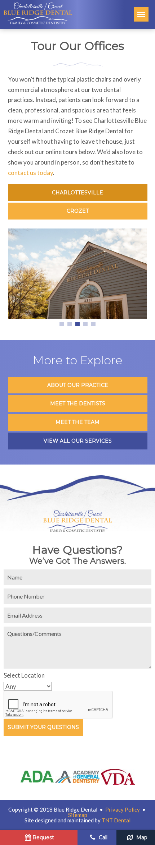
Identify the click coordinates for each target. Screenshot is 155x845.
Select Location (24, 675)
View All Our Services (78, 441)
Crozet (78, 211)
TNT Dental (116, 820)
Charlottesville (77, 192)
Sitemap (77, 815)
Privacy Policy (122, 809)
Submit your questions (43, 727)
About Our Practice (77, 385)
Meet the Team (77, 422)
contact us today (30, 172)
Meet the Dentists (77, 403)
